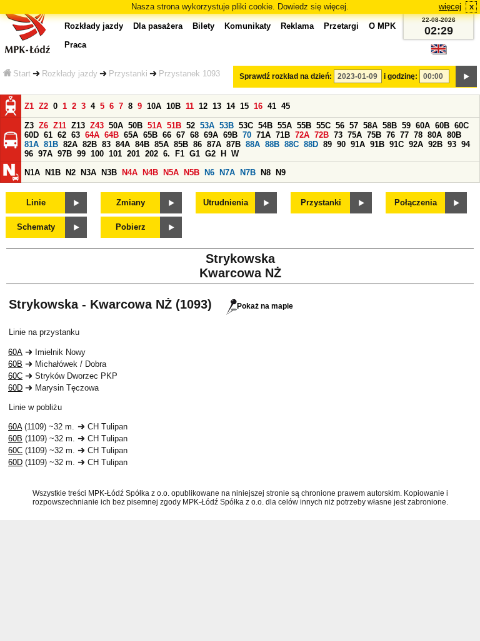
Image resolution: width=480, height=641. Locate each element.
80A (435, 135)
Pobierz (131, 227)
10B (173, 106)
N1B (53, 172)
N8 (266, 172)
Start (22, 73)
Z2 (43, 106)
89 (327, 144)
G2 (210, 153)
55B (304, 125)
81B (51, 144)
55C (323, 125)
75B (374, 135)
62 (62, 135)
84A (123, 144)
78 (418, 135)
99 (81, 153)
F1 (179, 153)
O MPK (382, 26)
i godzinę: (401, 76)
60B (442, 125)
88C (291, 144)
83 (106, 144)
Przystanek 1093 (189, 73)
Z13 (78, 125)
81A (31, 144)
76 (390, 135)
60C (461, 125)
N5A (171, 172)
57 (353, 125)
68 (194, 135)
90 (341, 144)
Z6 (43, 125)
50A (116, 125)
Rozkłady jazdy (70, 73)
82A (70, 144)
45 (285, 106)
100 (97, 153)
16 (258, 106)
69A (211, 135)
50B (135, 125)
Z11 (59, 125)
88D (311, 144)
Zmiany (130, 202)
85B (181, 144)
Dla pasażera (157, 26)
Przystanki (128, 73)
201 (133, 153)
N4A (130, 172)
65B (150, 135)
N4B (150, 172)
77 (404, 135)
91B (377, 144)
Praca (75, 44)
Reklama (297, 26)
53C (246, 125)
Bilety (203, 26)
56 (340, 125)
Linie (36, 202)
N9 (281, 172)
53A (207, 125)
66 (166, 135)
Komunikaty (247, 26)
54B (265, 125)
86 (197, 144)
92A (416, 144)
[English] (439, 52)
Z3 (29, 125)
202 (151, 153)
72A (302, 135)
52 (190, 125)
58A (370, 125)
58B (389, 125)
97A (45, 153)
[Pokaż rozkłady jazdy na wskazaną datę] (466, 76)
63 (75, 135)
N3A (88, 172)
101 (115, 153)
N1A (32, 172)
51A (155, 125)
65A (131, 135)
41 (272, 106)
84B (142, 144)
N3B (109, 172)
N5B (191, 172)
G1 (194, 153)
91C (396, 144)
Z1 (29, 106)
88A (253, 144)
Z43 (97, 125)
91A (358, 144)
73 (338, 135)
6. (166, 153)
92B (435, 144)
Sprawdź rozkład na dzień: (285, 76)
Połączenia (415, 202)
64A (92, 135)
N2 (71, 172)
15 (244, 106)
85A (161, 144)
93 (452, 144)
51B (174, 125)
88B (272, 144)
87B (233, 144)
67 (180, 135)
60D (31, 135)
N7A (227, 172)
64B (111, 135)
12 (203, 106)
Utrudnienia (225, 202)
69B (230, 135)
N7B (248, 172)
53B (226, 125)
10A (154, 106)
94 (465, 144)
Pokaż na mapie (265, 306)
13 (216, 106)
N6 (209, 172)
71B (283, 135)
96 (28, 153)
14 (230, 106)
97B (65, 153)
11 (190, 106)
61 (48, 135)
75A (355, 135)
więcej (450, 6)
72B (321, 135)
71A (263, 135)
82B (89, 144)
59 (406, 125)
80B (454, 135)
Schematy (36, 227)
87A (214, 144)
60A (423, 125)
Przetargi (341, 26)
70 (246, 135)
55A (285, 125)
